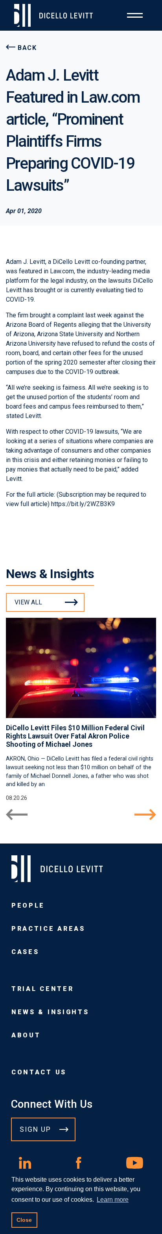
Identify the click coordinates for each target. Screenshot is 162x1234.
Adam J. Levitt (25, 261)
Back (27, 48)
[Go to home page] (56, 15)
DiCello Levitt (71, 261)
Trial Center (42, 989)
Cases (25, 952)
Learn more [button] (113, 1199)
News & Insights (50, 1012)
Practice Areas (48, 928)
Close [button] (24, 1220)
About (25, 1035)
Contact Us (38, 1072)
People (28, 905)
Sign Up (35, 1129)
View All (28, 602)
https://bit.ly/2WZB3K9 (83, 504)
